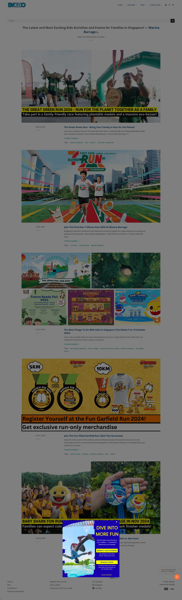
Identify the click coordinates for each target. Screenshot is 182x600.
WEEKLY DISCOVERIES (107, 550)
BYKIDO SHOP (106, 562)
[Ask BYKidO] (177, 577)
